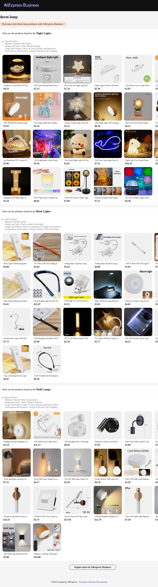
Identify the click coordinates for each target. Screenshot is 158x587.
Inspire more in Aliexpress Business (92, 567)
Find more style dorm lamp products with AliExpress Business (32, 24)
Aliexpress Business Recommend (93, 582)
